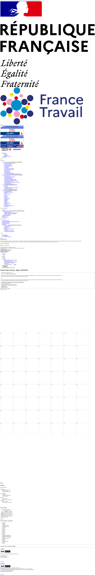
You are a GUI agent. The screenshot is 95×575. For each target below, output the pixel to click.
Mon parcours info (7, 170)
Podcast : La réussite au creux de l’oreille (10, 189)
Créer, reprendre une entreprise (9, 230)
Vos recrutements (7, 175)
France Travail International (29, 569)
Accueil (3, 253)
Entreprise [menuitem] (6, 155)
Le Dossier (6, 186)
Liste (5, 289)
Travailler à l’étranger (7, 211)
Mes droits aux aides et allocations (9, 163)
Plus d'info (2, 561)
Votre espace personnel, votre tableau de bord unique (12, 173)
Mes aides (5, 227)
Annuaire (3, 254)
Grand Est (6, 195)
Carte (2, 289)
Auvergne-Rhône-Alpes (8, 191)
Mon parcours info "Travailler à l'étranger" (11, 212)
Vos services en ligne (7, 172)
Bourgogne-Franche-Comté (8, 192)
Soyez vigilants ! (7, 171)
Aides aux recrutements (8, 177)
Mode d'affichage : (5, 288)
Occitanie (5, 203)
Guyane (5, 197)
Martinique (6, 200)
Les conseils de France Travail (9, 181)
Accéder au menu (3, 0)
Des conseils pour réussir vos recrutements (11, 180)
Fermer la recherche (4, 239)
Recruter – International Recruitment (10, 213)
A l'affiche (6, 185)
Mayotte (5, 201)
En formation (6, 167)
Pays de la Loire (6, 204)
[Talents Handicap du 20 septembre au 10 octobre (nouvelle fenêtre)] (12, 147)
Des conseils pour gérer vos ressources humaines (12, 182)
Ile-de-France (6, 199)
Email (9, 262)
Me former (6, 229)
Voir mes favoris (12, 267)
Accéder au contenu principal (10, 0)
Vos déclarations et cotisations (9, 183)
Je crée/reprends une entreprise (9, 168)
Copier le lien (6, 263)
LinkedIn (10, 261)
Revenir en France (7, 214)
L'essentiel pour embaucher (8, 178)
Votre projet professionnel (8, 165)
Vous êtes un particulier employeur (9, 176)
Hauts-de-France (7, 198)
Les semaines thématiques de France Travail (11, 187)
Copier (15, 264)
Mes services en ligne (7, 226)
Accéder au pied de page (19, 0)
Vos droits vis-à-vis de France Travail (10, 179)
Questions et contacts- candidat (9, 231)
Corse (5, 194)
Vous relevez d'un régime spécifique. (6, 571)
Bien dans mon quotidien (8, 188)
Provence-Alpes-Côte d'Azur (8, 205)
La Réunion (6, 206)
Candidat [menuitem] (5, 154)
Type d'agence (3, 273)
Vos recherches (6, 166)
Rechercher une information (4, 245)
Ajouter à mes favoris (6, 267)
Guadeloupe (6, 196)
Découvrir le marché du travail (9, 169)
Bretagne (5, 193)
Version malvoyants (26, 0)
